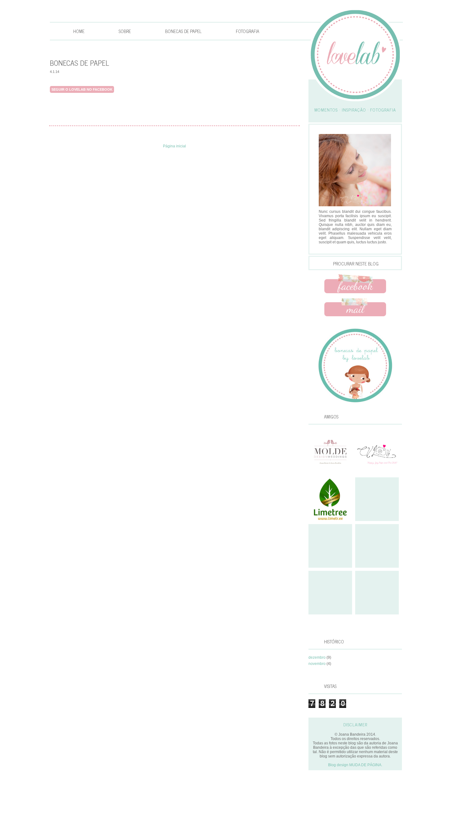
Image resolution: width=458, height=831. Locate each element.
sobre (125, 31)
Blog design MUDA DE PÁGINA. (355, 765)
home (78, 31)
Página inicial (174, 146)
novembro (317, 663)
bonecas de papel (183, 31)
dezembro (317, 657)
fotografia (247, 31)
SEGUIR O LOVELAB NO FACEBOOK (81, 89)
